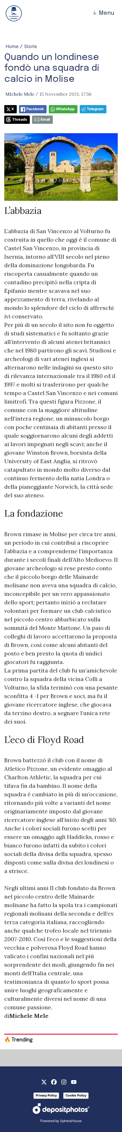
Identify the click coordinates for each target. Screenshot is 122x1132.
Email (45, 119)
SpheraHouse (71, 1121)
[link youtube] (74, 1081)
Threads (19, 119)
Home (12, 46)
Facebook (35, 109)
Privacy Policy (46, 1095)
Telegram (95, 109)
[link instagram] (64, 1081)
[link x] (44, 1081)
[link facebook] (54, 1081)
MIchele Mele (19, 94)
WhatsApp (65, 109)
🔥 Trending (18, 1040)
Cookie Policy (76, 1095)
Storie (30, 46)
